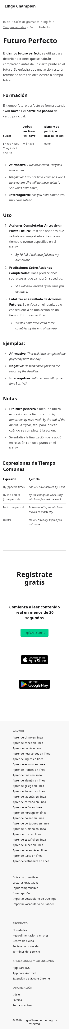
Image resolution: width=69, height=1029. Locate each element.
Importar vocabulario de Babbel (33, 904)
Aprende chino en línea (28, 737)
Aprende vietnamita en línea (31, 861)
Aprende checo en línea (28, 743)
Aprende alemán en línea (29, 780)
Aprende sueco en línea (28, 845)
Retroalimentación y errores (30, 935)
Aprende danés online (27, 748)
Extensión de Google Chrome (31, 978)
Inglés (47, 22)
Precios (17, 1000)
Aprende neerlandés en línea (31, 753)
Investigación (21, 893)
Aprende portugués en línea (31, 823)
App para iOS (21, 968)
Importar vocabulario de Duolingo (34, 898)
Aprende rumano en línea (29, 829)
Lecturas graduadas (25, 882)
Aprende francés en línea (29, 770)
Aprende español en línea (29, 839)
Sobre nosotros (22, 1005)
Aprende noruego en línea (30, 812)
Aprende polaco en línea (28, 818)
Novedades (20, 930)
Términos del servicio (26, 951)
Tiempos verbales (14, 27)
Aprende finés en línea (27, 775)
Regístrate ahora (34, 633)
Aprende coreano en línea (29, 802)
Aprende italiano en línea (29, 791)
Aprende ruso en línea (27, 834)
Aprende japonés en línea (29, 796)
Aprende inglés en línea (28, 759)
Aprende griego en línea (28, 786)
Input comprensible (25, 888)
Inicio (6, 22)
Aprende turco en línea (27, 855)
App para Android (24, 973)
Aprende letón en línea (27, 807)
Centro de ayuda (23, 941)
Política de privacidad (26, 946)
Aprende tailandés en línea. (30, 850)
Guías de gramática (26, 22)
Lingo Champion (20, 6)
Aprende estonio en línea (29, 764)
